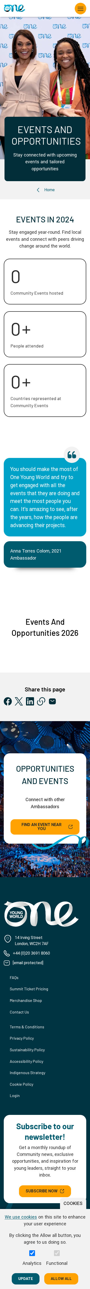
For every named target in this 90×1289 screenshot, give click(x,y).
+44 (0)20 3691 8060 (31, 953)
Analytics (32, 1263)
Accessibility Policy (26, 1061)
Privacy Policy (22, 1038)
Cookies (73, 1203)
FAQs (14, 977)
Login (15, 1095)
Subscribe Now (42, 1191)
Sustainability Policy (27, 1049)
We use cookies (21, 1217)
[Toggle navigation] (80, 8)
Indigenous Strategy (27, 1072)
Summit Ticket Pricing (29, 988)
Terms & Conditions (27, 1026)
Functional (57, 1263)
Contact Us (19, 1011)
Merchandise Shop (26, 1000)
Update (25, 1278)
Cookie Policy (21, 1084)
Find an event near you (42, 826)
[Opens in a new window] (8, 701)
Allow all (61, 1278)
